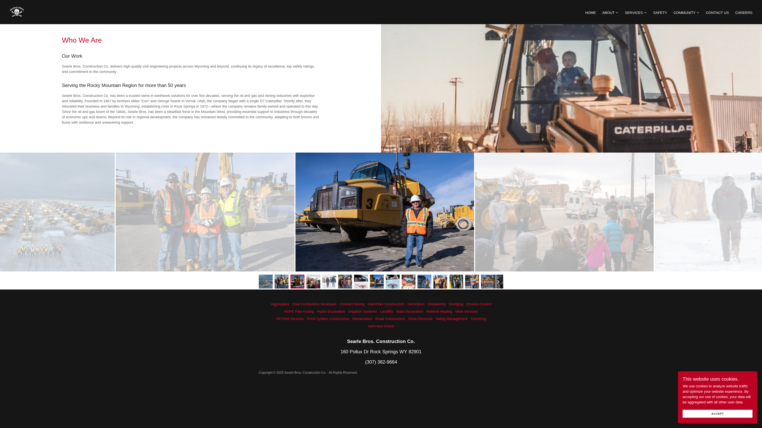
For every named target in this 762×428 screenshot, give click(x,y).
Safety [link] (660, 13)
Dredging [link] (456, 304)
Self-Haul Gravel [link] (381, 326)
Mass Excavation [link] (409, 311)
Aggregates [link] (280, 304)
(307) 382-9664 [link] (381, 362)
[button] (610, 12)
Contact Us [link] (717, 13)
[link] (17, 12)
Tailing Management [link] (451, 319)
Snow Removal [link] (420, 319)
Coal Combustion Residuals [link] (314, 304)
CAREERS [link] (743, 13)
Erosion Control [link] (479, 304)
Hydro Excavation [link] (331, 311)
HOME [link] (590, 13)
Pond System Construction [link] (328, 319)
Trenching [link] (478, 319)
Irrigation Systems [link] (362, 311)
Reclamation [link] (362, 319)
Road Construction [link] (390, 319)
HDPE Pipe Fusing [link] (299, 311)
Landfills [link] (386, 311)
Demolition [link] (416, 304)
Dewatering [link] (437, 304)
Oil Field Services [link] (290, 319)
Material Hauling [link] (439, 311)
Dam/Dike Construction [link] (386, 304)
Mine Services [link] (466, 311)
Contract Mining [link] (352, 304)
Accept (717, 413)
